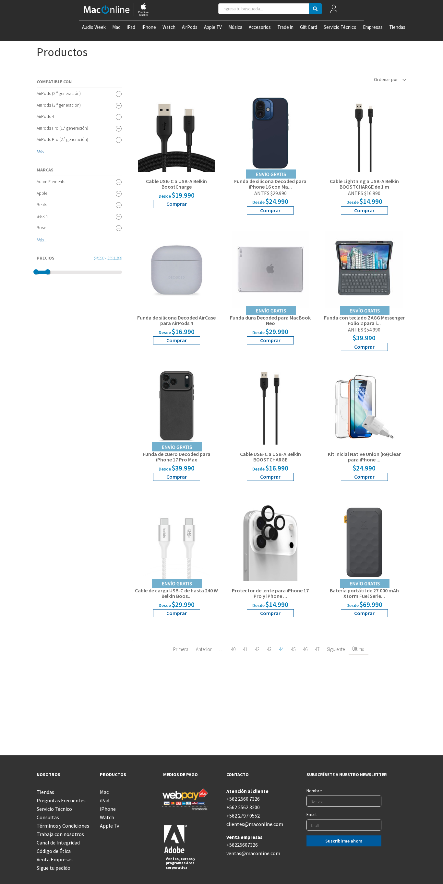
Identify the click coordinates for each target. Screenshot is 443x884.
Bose (41, 227)
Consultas (48, 817)
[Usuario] (333, 10)
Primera (180, 649)
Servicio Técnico (340, 27)
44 (281, 649)
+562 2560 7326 (243, 799)
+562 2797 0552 (243, 815)
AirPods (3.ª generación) (59, 105)
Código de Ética (54, 851)
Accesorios (260, 27)
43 (269, 649)
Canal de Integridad (58, 842)
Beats (42, 204)
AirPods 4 (45, 116)
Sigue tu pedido (53, 868)
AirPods (190, 27)
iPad (131, 27)
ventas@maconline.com (253, 853)
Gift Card (308, 27)
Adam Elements (51, 181)
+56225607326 (242, 845)
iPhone (149, 27)
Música (235, 27)
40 (233, 649)
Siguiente (336, 649)
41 (245, 649)
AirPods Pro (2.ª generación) (62, 139)
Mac (116, 27)
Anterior (204, 649)
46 (305, 649)
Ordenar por (386, 79)
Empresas (373, 27)
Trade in (285, 27)
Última (358, 649)
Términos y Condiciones (63, 825)
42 (257, 649)
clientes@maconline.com (253, 824)
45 (293, 649)
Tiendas (397, 27)
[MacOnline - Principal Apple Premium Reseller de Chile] (116, 10)
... (45, 152)
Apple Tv (109, 825)
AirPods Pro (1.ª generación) (62, 128)
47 (317, 649)
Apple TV (213, 27)
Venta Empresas (55, 859)
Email (311, 814)
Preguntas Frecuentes (61, 800)
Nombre (314, 791)
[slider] (36, 271)
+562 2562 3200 (243, 807)
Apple (42, 193)
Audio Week (94, 27)
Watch (168, 27)
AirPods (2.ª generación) (59, 93)
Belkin (42, 216)
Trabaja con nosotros (60, 834)
